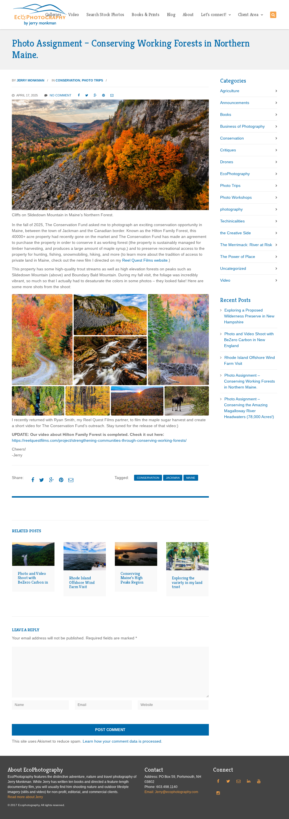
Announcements (234, 102)
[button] (42, 339)
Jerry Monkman (30, 80)
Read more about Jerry (25, 797)
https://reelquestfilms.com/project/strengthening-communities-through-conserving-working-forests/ (99, 440)
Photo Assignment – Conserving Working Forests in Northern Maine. (249, 381)
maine (190, 477)
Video (225, 280)
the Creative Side (235, 233)
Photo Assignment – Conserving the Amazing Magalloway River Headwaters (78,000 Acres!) (249, 408)
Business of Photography (242, 126)
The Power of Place (237, 256)
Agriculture (229, 91)
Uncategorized (233, 268)
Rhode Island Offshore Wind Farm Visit (82, 582)
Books (225, 114)
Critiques (228, 150)
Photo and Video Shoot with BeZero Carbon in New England (33, 580)
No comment (60, 95)
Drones (226, 162)
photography (231, 209)
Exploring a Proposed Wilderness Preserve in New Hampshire (249, 316)
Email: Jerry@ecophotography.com (171, 792)
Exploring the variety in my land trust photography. (187, 584)
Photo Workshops (236, 197)
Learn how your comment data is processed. (122, 741)
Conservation (68, 80)
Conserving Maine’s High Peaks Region (132, 578)
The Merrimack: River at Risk (246, 244)
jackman (172, 477)
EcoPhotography (235, 173)
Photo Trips (92, 80)
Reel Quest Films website (145, 260)
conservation (148, 477)
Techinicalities (232, 221)
